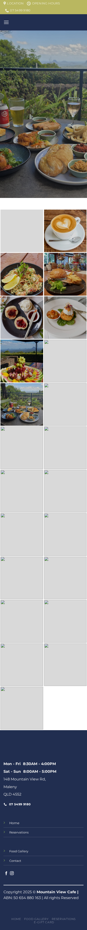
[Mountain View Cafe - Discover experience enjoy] (43, 22)
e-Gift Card (44, 922)
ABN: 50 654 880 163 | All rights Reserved (41, 898)
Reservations (64, 919)
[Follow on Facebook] (6, 873)
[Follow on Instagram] (12, 873)
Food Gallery (36, 919)
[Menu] (6, 22)
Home (14, 823)
